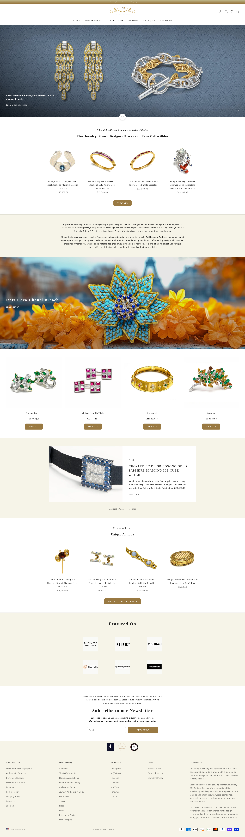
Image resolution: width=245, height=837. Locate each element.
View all (122, 203)
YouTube (115, 787)
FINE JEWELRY (93, 20)
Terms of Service (155, 773)
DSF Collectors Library (69, 782)
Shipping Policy (13, 796)
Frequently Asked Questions (19, 768)
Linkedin (115, 782)
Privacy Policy (154, 768)
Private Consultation (15, 782)
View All (33, 427)
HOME (76, 20)
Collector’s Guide (67, 787)
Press (61, 806)
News (61, 810)
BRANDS (133, 20)
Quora (114, 796)
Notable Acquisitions (69, 778)
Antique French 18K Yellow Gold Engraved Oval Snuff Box (182, 581)
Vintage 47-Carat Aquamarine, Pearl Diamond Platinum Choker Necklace (62, 184)
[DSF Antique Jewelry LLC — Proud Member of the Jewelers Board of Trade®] (134, 747)
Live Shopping (65, 819)
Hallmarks (64, 796)
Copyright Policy (155, 778)
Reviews (10, 787)
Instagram (116, 768)
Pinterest (115, 792)
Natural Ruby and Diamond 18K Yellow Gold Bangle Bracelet (142, 183)
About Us (63, 768)
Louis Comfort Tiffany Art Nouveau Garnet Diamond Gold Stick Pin (62, 583)
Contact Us (11, 801)
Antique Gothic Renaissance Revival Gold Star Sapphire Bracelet (142, 583)
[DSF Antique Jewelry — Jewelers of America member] (110, 747)
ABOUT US (166, 20)
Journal (62, 801)
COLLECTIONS (115, 20)
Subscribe (143, 730)
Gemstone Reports (15, 778)
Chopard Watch (116, 509)
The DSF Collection (68, 773)
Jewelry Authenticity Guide (71, 792)
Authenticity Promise (16, 773)
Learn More (134, 494)
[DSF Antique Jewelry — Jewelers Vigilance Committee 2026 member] (122, 747)
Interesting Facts (67, 815)
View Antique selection (122, 601)
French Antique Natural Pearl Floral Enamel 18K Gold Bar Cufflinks (102, 583)
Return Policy (12, 792)
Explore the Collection (16, 105)
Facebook (115, 778)
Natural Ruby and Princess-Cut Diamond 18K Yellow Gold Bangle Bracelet (102, 184)
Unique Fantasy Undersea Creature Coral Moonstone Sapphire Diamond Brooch (182, 184)
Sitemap (10, 806)
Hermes (132, 509)
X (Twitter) (116, 773)
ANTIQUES (149, 20)
